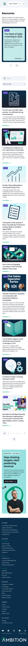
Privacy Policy (22, 633)
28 (24, 433)
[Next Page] (14, 439)
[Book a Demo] (14, 4)
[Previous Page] (5, 433)
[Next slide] (17, 65)
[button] (24, 3)
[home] (4, 3)
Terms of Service (6, 633)
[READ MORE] (19, 59)
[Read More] (7, 126)
